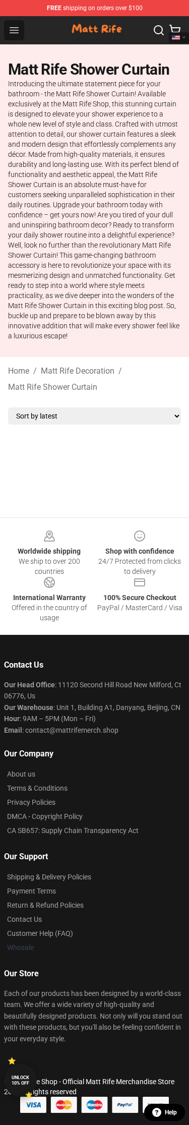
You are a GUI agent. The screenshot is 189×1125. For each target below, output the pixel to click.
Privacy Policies (31, 802)
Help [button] (171, 1112)
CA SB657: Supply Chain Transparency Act (73, 830)
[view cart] (175, 30)
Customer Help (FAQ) (40, 933)
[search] (159, 30)
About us (21, 774)
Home (18, 371)
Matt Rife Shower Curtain (52, 387)
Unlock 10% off (20, 1080)
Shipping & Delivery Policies (49, 877)
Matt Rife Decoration (77, 371)
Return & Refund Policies (45, 905)
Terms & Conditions (37, 788)
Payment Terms (31, 891)
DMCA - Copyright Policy (45, 816)
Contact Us (24, 919)
